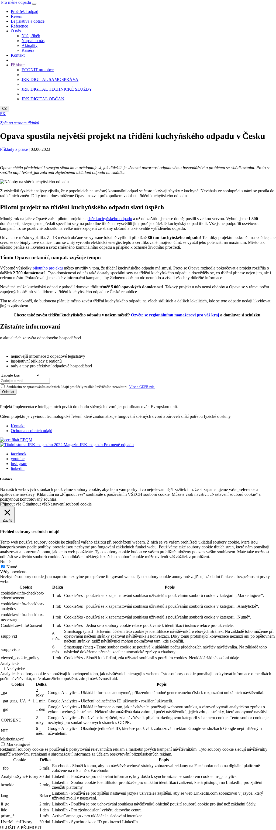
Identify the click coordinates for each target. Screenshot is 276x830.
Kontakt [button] (18, 425)
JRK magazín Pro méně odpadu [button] (99, 444)
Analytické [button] (9, 663)
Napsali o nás (33, 40)
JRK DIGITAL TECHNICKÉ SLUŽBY (57, 89)
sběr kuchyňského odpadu (110, 218)
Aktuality (29, 45)
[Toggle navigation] (34, 4)
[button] (16, 440)
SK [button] (3, 113)
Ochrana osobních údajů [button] (31, 430)
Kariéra (28, 50)
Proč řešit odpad (24, 11)
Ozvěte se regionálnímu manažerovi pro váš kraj (175, 315)
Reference (19, 26)
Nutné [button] (5, 561)
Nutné (11, 567)
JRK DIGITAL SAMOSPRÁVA (50, 79)
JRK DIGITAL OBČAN (43, 99)
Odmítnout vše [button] (34, 504)
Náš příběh (31, 35)
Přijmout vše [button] (10, 504)
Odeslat (8, 392)
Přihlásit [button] (18, 65)
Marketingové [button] (12, 739)
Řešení (16, 16)
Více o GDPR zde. (142, 387)
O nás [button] (16, 31)
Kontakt (18, 55)
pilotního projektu (48, 268)
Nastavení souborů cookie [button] (69, 504)
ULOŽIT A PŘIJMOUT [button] (21, 827)
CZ (4, 109)
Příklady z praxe (14, 149)
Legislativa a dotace (27, 21)
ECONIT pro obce (38, 69)
